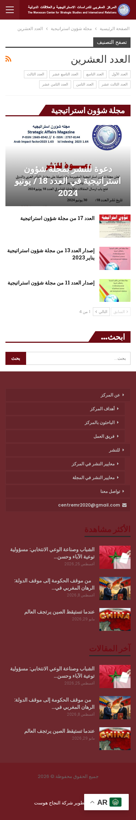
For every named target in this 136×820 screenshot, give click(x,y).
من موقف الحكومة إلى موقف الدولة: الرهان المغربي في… (54, 584)
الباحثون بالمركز (100, 422)
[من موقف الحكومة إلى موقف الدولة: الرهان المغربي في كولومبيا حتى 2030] (115, 588)
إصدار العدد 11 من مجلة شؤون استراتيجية (51, 282)
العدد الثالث (35, 74)
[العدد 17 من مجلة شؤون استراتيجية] (115, 226)
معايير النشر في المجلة (94, 477)
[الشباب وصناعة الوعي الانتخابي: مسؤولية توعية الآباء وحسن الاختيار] (115, 557)
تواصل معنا (110, 491)
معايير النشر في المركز (93, 464)
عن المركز (110, 395)
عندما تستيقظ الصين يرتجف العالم (59, 611)
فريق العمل (104, 436)
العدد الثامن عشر (55, 84)
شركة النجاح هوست (54, 802)
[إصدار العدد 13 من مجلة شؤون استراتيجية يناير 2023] (115, 258)
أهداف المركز (102, 408)
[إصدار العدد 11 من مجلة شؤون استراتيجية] (115, 290)
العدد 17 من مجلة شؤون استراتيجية (57, 218)
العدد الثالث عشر (115, 84)
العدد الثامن (85, 84)
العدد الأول (120, 74)
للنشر (114, 450)
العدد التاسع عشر (65, 74)
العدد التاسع (95, 74)
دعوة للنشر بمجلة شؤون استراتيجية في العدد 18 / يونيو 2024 (68, 181)
